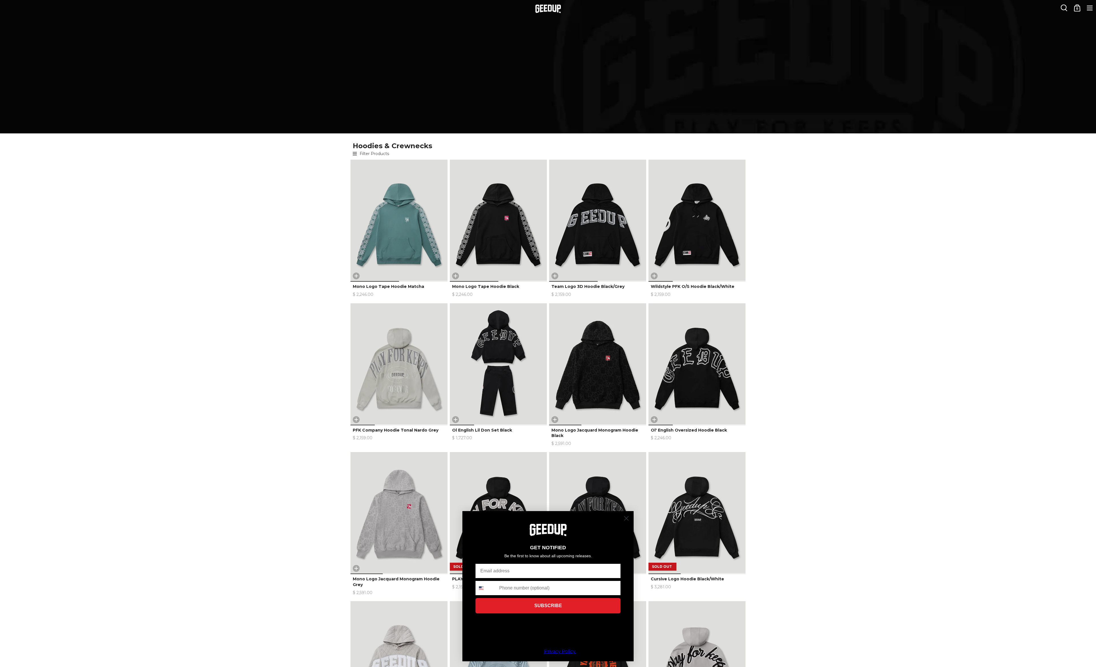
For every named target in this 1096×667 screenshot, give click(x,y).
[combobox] (486, 588)
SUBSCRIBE (548, 605)
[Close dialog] (626, 518)
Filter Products (374, 153)
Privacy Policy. (560, 651)
